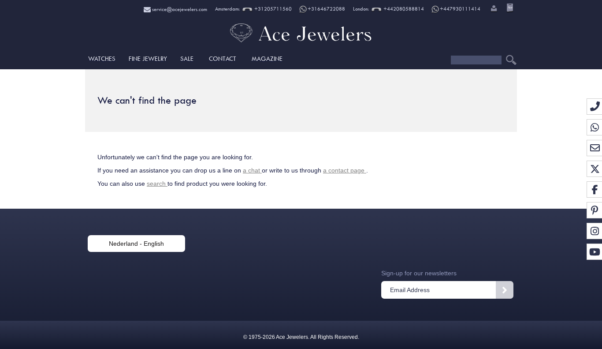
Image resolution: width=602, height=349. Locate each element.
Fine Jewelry (148, 58)
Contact (222, 58)
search (157, 183)
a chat (252, 170)
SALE (186, 58)
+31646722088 (326, 9)
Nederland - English (136, 243)
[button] (493, 9)
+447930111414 (460, 9)
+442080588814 (403, 9)
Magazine (267, 58)
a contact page (344, 170)
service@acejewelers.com (179, 9)
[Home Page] (301, 41)
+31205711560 (272, 9)
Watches (101, 58)
